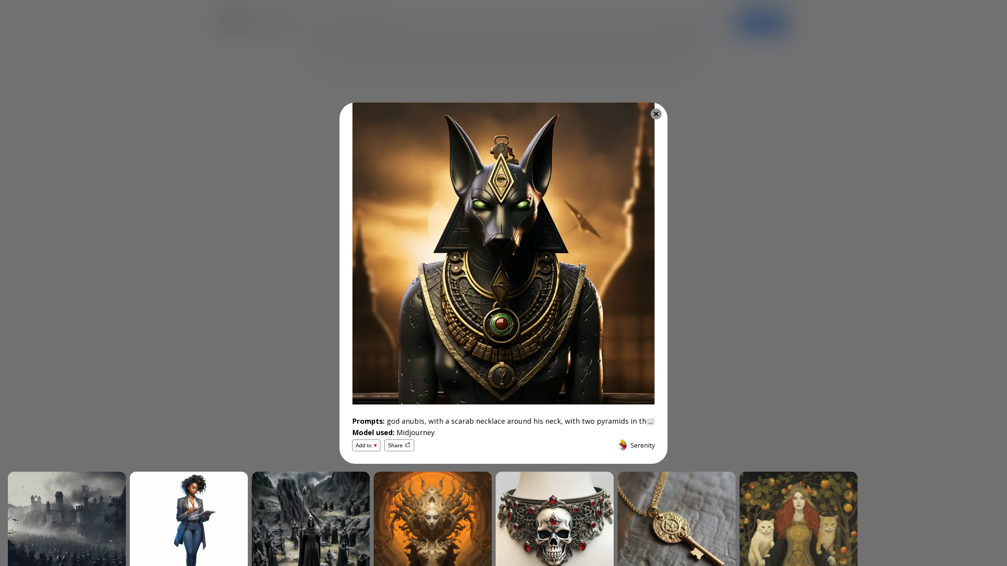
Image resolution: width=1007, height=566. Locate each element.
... (650, 421)
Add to (366, 445)
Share (395, 445)
